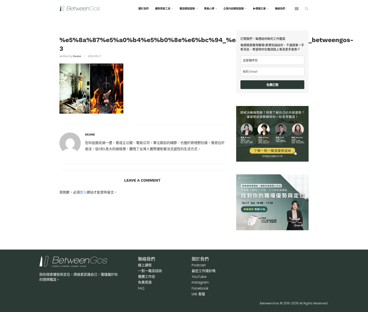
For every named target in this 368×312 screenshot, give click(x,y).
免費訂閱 (272, 85)
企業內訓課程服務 (233, 8)
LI (198, 294)
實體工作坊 (146, 276)
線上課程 (145, 265)
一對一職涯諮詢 (150, 270)
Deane (77, 56)
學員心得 (209, 8)
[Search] (306, 8)
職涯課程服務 (187, 8)
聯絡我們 (280, 8)
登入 (83, 192)
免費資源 (145, 282)
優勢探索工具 (162, 8)
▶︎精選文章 (259, 8)
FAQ (141, 288)
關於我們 (143, 8)
